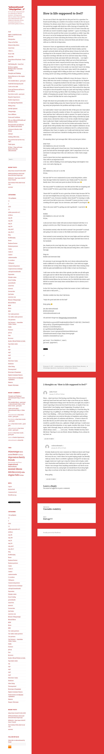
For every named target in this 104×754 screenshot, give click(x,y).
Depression (11, 274)
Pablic (10, 327)
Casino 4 (10, 252)
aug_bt (10, 223)
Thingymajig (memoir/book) (68, 318)
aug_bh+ (10, 221)
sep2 (9, 355)
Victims (21, 475)
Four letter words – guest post (16, 94)
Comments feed (12, 492)
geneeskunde (11, 283)
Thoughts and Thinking (14, 73)
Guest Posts (11, 48)
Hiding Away (11, 105)
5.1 (9, 209)
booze (15, 454)
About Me (10, 56)
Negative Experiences (14, 97)
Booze (9, 240)
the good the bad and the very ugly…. (16, 140)
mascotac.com (12, 297)
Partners (10, 330)
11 (8, 201)
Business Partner (12, 243)
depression (13, 457)
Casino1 (10, 254)
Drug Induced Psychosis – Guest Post (16, 60)
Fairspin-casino (12, 277)
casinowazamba (12, 257)
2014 (9, 206)
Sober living (11, 366)
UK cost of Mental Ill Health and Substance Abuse (16, 121)
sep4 (9, 358)
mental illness (15, 469)
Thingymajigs (12, 111)
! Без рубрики (12, 198)
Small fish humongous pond (15, 83)
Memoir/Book (12, 466)
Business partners (13, 246)
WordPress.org (12, 495)
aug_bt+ (10, 226)
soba (23, 472)
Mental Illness (12, 302)
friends (11, 460)
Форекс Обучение (13, 385)
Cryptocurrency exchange (15, 269)
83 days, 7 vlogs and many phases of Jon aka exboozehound (15, 148)
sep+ (9, 349)
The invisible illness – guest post (16, 81)
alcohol (10, 454)
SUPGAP (10, 134)
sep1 (9, 352)
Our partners (11, 319)
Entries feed (11, 489)
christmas (20, 454)
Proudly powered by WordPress (52, 532)
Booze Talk (11, 54)
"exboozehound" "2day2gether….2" (16, 8)
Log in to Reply (49, 439)
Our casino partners (13, 314)
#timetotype (13, 451)
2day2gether (11, 39)
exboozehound (59, 366)
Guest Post (11, 285)
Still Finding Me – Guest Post (15, 64)
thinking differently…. (14, 137)
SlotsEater (11, 363)
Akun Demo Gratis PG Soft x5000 (17, 171)
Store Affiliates (12, 114)
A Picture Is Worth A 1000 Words (15, 130)
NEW (9, 305)
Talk (17, 475)
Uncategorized (12, 369)
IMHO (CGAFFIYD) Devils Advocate (15, 35)
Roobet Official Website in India (16, 341)
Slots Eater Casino (13, 361)
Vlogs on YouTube (13, 42)
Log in (10, 486)
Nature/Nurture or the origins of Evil (16, 77)
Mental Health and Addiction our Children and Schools (16, 125)
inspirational (13, 464)
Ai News (10, 215)
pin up (10, 332)
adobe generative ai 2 (14, 212)
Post (9, 335)
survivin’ (10, 187)
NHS (9, 311)
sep (9, 347)
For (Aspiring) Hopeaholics (15, 103)
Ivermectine (11, 291)
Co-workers (11, 260)
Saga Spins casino (13, 344)
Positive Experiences (13, 100)
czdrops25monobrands (14, 271)
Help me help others (13, 45)
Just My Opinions (12, 108)
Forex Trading (12, 280)
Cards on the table (13, 86)
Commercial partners (14, 266)
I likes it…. (11, 51)
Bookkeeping (11, 237)
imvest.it (10, 288)
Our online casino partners (15, 317)
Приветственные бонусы (15, 375)
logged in (54, 488)
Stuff (9, 32)
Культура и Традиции (14, 372)
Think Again (11, 144)
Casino (10, 249)
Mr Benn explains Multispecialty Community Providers (15, 68)
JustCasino (11, 294)
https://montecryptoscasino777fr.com (15, 462)
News (9, 308)
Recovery (10, 338)
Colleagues (11, 263)
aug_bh (10, 218)
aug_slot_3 (11, 232)
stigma (11, 475)
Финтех (10, 382)
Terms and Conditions (14, 117)
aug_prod (10, 229)
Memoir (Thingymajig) (14, 300)
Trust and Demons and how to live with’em (16, 90)
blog (9, 235)
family (22, 457)
